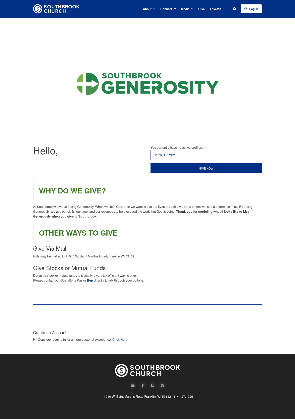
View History (165, 155)
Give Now (206, 168)
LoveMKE (217, 9)
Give (201, 9)
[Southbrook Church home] (56, 8)
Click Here (119, 339)
